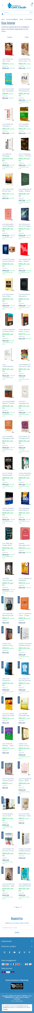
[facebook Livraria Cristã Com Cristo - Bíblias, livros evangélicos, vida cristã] (9, 952)
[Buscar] (30, 12)
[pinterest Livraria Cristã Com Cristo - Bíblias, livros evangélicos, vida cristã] (29, 952)
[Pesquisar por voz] (2, 14)
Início (3, 19)
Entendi (5, 1009)
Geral (21, 19)
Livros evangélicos (12, 19)
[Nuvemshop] (17, 1001)
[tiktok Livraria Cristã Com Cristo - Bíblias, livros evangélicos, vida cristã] (19, 952)
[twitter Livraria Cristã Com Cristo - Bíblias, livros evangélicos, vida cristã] (24, 952)
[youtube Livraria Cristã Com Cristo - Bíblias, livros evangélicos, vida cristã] (14, 952)
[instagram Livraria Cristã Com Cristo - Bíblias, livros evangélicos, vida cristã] (4, 952)
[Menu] (2, 5)
